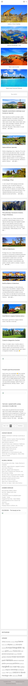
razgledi (5, 666)
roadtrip (22, 667)
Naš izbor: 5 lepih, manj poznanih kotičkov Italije (13, 474)
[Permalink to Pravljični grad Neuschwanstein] (14, 362)
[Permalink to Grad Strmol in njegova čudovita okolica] (14, 309)
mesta (9, 657)
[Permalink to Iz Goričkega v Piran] (14, 173)
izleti (22, 651)
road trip (16, 667)
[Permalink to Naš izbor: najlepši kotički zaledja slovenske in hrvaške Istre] (14, 396)
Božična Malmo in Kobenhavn (10, 283)
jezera (4, 654)
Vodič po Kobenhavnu (8, 249)
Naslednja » (20, 425)
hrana (15, 651)
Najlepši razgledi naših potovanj (9, 448)
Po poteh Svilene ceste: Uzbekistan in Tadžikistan (13, 444)
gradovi (11, 651)
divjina (9, 644)
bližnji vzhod (4, 644)
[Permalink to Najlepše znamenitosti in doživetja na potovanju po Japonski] (14, 104)
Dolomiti (14, 644)
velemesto (15, 675)
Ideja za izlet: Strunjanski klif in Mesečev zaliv (12, 471)
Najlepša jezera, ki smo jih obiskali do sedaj (12, 452)
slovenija (14, 670)
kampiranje (10, 654)
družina (4, 648)
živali (20, 675)
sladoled (3, 669)
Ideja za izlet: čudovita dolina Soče (10, 481)
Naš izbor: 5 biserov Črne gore (9, 479)
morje (13, 657)
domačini (19, 644)
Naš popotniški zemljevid (7, 450)
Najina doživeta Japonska (9, 147)
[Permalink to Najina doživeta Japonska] (14, 140)
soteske (3, 672)
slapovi (8, 670)
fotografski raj (18, 647)
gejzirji (3, 651)
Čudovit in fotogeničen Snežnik (11, 340)
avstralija (12, 641)
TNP (7, 672)
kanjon (15, 654)
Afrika (3, 641)
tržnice (10, 672)
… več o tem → (10, 128)
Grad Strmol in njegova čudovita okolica (13, 316)
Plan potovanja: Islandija (7, 473)
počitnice (16, 663)
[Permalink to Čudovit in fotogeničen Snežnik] (14, 333)
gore (7, 651)
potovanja (9, 663)
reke (11, 667)
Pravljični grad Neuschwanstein (11, 369)
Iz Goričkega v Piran (8, 180)
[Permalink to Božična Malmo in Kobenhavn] (14, 276)
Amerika (8, 641)
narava (9, 660)
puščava (22, 663)
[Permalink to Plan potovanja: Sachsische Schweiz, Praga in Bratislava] (14, 205)
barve (20, 641)
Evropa (9, 648)
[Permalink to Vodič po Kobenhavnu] (14, 242)
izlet (19, 651)
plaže (4, 663)
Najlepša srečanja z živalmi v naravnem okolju (12, 445)
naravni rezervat (18, 660)
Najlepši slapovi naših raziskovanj (9, 447)
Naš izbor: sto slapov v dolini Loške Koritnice (12, 483)
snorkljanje (21, 669)
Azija (16, 641)
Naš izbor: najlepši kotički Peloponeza (10, 469)
